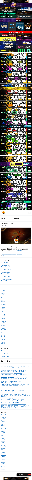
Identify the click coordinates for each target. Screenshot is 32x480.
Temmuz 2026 (3, 414)
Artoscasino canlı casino (6, 371)
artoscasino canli (13, 370)
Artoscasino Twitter (4, 354)
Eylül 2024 (3, 300)
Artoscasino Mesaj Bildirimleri (6, 269)
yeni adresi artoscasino (4, 407)
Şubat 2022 (3, 336)
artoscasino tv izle (4, 398)
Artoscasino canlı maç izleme (7, 373)
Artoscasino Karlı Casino (5, 277)
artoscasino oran (19, 254)
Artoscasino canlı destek (18, 371)
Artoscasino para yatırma (13, 391)
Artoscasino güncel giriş (7, 382)
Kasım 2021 (3, 466)
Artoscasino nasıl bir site (7, 390)
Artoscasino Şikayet (4, 353)
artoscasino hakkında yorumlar (25, 384)
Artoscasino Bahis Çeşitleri (5, 276)
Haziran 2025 (3, 291)
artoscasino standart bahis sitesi (18, 395)
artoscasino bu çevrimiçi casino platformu (5, 370)
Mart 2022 (3, 335)
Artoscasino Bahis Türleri (5, 266)
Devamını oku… (19, 250)
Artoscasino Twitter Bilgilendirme (6, 279)
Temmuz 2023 (3, 319)
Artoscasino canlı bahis (21, 370)
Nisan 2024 (3, 307)
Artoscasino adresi (5, 254)
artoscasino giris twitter (5, 378)
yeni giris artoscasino (13, 407)
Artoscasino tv (4, 396)
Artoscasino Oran (7, 224)
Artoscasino (3, 275)
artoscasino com (26, 374)
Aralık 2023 (3, 312)
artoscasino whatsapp (5, 399)
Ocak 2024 (3, 311)
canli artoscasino (23, 404)
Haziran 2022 (3, 331)
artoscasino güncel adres (5, 381)
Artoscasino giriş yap (11, 379)
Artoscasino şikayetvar (6, 404)
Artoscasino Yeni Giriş (23, 399)
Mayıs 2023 (3, 322)
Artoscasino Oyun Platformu (6, 282)
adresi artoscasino (3, 366)
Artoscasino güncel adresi (15, 381)
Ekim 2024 (3, 298)
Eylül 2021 (3, 343)
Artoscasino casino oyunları (6, 374)
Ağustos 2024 (3, 301)
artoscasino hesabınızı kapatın (16, 385)
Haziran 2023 (3, 321)
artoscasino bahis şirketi (4, 369)
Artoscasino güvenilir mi (7, 384)
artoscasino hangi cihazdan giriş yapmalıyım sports (6, 385)
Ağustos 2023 (3, 318)
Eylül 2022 (3, 326)
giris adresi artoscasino (13, 405)
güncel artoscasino (10, 406)
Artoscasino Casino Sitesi (18, 374)
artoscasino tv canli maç (12, 396)
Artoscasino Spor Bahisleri (6, 395)
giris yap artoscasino (26, 405)
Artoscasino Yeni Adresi (5, 356)
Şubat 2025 (3, 294)
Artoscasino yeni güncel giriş (15, 400)
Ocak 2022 (3, 338)
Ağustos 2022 (3, 328)
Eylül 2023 (3, 442)
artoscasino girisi (25, 377)
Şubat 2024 (3, 435)
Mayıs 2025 (3, 293)
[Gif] (16, 88)
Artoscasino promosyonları (6, 394)
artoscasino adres (16, 366)
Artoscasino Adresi (4, 262)
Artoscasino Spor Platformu (5, 270)
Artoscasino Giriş (4, 263)
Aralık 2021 (3, 339)
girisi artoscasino (19, 405)
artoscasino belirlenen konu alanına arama (12, 369)
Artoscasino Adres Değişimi (5, 265)
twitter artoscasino (23, 406)
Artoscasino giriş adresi (22, 378)
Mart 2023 (3, 325)
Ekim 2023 (3, 315)
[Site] (16, 54)
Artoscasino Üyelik (26, 400)
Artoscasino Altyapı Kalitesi (5, 272)
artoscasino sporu (13, 395)
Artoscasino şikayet (14, 402)
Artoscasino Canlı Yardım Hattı (18, 373)
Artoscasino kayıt (4, 386)
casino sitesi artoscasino (5, 405)
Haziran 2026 (3, 290)
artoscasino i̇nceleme (12, 254)
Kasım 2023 (3, 314)
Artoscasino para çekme (23, 391)
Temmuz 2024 (3, 428)
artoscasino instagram (23, 385)
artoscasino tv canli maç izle (20, 396)
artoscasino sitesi (24, 394)
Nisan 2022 (3, 459)
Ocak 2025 (3, 421)
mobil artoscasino (16, 406)
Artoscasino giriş (13, 378)
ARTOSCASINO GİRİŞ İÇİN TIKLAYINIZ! (16, 32)
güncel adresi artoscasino (4, 406)
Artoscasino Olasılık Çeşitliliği (6, 273)
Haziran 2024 (3, 304)
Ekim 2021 (3, 342)
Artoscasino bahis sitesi (18, 367)
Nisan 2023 (3, 324)
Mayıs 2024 (3, 305)
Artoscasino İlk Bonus (4, 280)
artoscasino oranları (16, 390)
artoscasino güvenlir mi (16, 384)
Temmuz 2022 (3, 329)
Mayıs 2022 (3, 332)
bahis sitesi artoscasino (16, 404)
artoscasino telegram (26, 395)
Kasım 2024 (3, 297)
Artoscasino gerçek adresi (7, 377)
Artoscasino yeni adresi (14, 399)
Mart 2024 (3, 308)
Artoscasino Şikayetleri (4, 402)
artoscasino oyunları (21, 390)
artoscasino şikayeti (21, 402)
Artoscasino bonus (20, 369)
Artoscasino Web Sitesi (20, 398)
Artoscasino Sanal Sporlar (16, 394)
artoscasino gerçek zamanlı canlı (18, 377)
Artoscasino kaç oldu (19, 386)
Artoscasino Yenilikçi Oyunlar (6, 268)
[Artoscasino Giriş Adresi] (3, 212)
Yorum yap (4, 255)
